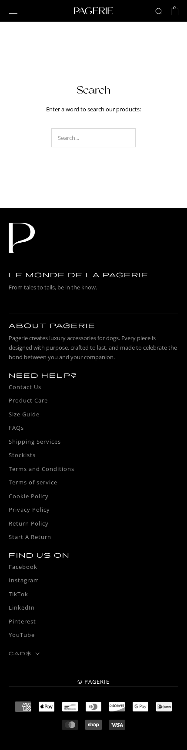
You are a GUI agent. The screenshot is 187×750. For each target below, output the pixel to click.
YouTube (22, 635)
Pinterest (22, 621)
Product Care (28, 400)
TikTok (18, 594)
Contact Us (25, 387)
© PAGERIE (93, 681)
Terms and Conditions (41, 469)
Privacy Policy (29, 509)
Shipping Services (35, 441)
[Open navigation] (13, 10)
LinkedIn (22, 607)
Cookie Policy (29, 496)
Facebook (23, 567)
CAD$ (20, 653)
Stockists (22, 455)
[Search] (159, 11)
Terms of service (33, 482)
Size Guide (24, 414)
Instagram (24, 580)
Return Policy (29, 523)
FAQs (16, 428)
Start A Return (30, 537)
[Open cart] (174, 10)
